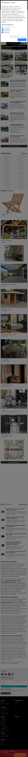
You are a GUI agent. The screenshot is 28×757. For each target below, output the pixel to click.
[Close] (26, 3)
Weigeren (23, 36)
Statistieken (7, 30)
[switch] (3, 29)
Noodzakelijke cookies (9, 27)
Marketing (6, 32)
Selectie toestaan (14, 36)
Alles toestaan (22, 39)
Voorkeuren (7, 29)
